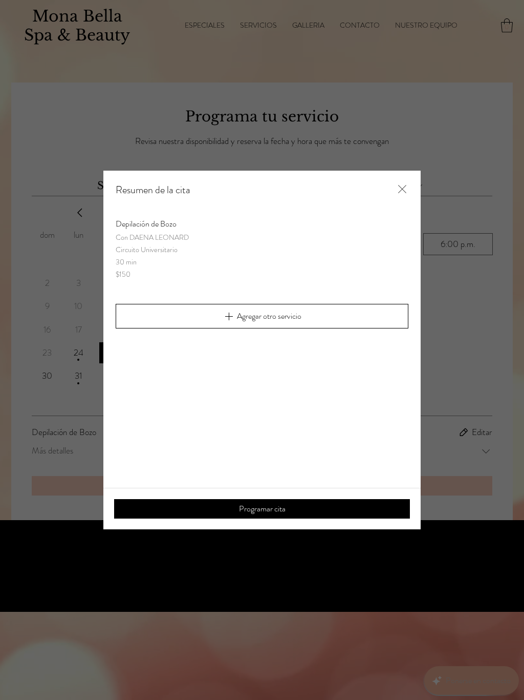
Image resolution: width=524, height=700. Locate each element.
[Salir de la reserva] (402, 189)
